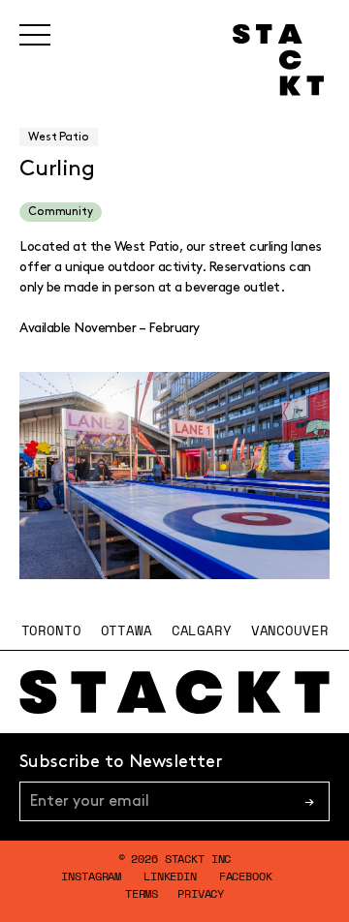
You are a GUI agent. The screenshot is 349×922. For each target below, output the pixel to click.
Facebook (245, 876)
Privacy (200, 893)
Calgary (202, 630)
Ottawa (126, 630)
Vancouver (290, 630)
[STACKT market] (174, 692)
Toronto (51, 630)
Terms (141, 893)
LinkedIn (170, 876)
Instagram (91, 876)
